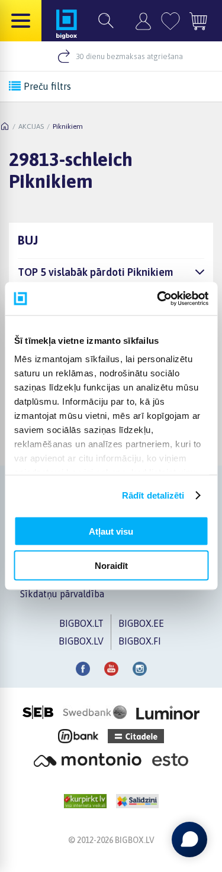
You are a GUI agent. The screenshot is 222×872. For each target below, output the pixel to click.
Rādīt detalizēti (153, 495)
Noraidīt (111, 566)
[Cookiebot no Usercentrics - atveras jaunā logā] (158, 299)
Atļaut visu (111, 531)
